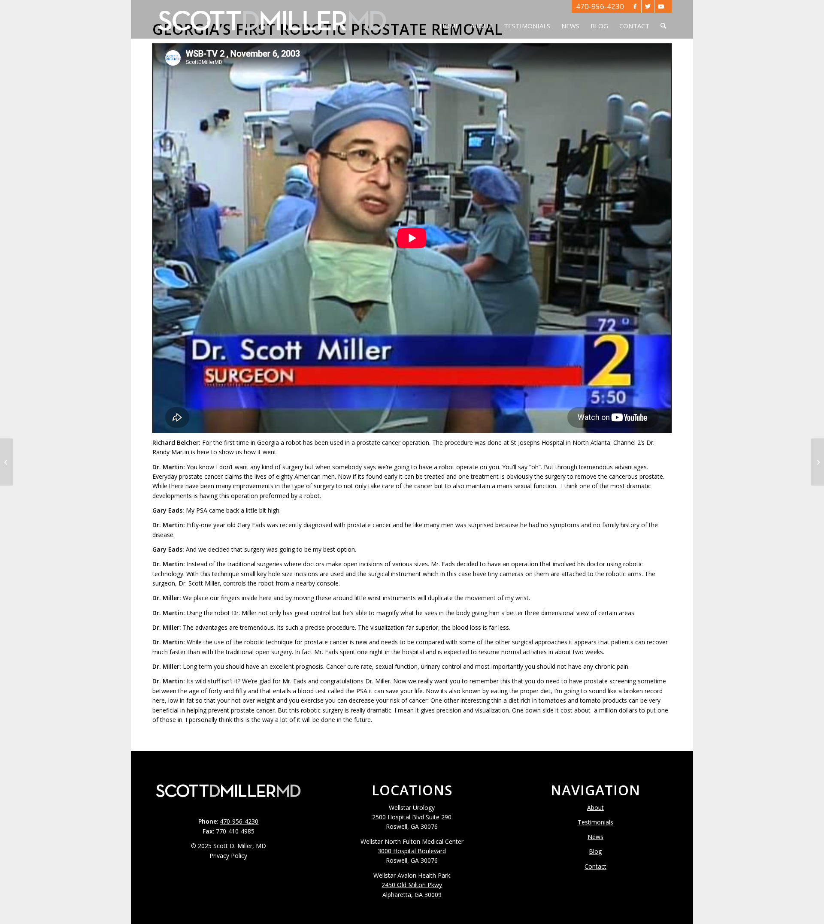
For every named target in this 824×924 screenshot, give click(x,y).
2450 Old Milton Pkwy (412, 885)
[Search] (663, 19)
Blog (595, 851)
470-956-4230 (600, 6)
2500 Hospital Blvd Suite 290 (411, 817)
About (595, 807)
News (595, 837)
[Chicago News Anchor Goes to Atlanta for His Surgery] (817, 462)
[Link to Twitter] (648, 6)
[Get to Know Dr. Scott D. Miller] (6, 462)
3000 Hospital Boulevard (412, 851)
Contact (595, 866)
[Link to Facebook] (635, 6)
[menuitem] (449, 19)
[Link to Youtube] (660, 6)
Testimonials (595, 822)
